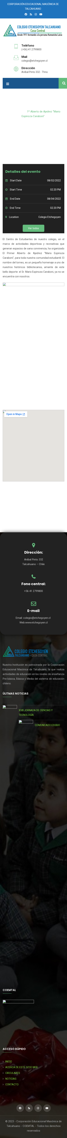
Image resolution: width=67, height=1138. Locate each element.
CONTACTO (12, 1084)
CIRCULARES (12, 1073)
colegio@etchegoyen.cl (34, 60)
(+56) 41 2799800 (31, 49)
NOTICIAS (10, 1078)
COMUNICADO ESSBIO (47, 725)
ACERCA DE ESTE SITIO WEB (21, 1067)
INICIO (8, 1061)
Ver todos (33, 228)
